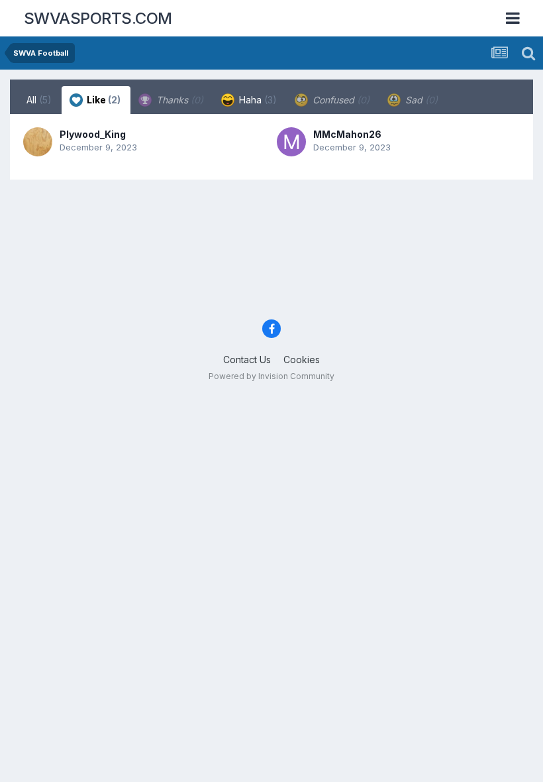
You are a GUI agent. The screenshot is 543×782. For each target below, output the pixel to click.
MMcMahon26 (347, 134)
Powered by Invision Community (271, 376)
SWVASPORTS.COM (98, 18)
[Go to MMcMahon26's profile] (291, 141)
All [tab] (39, 99)
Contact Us (247, 359)
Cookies (301, 359)
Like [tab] (103, 99)
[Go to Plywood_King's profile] (37, 141)
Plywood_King (93, 134)
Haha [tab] (256, 99)
